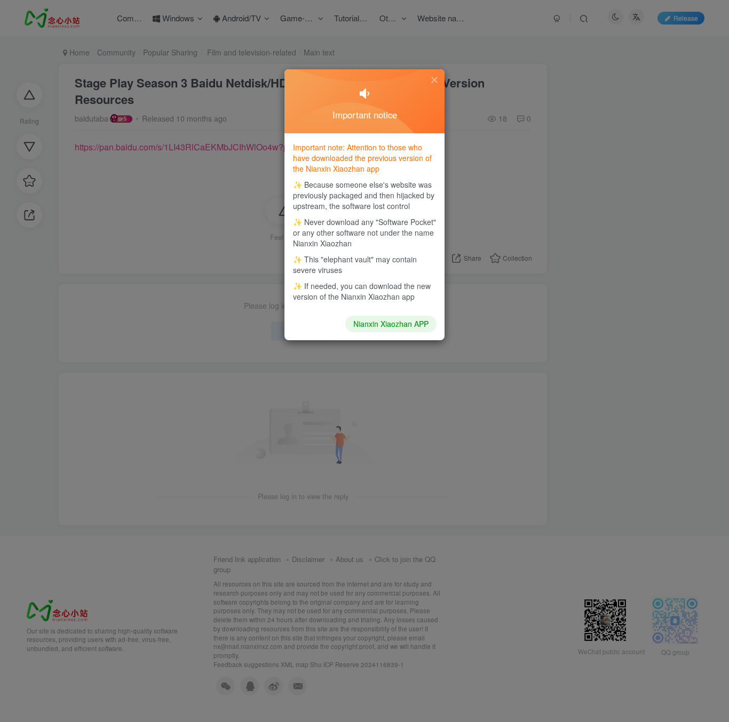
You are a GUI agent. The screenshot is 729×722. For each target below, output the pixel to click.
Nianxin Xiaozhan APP (391, 323)
